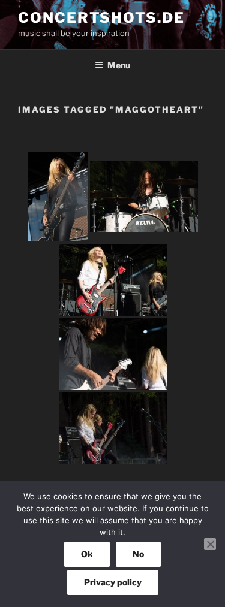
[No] (210, 544)
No (138, 554)
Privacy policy (113, 582)
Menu (118, 65)
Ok (87, 554)
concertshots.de (101, 17)
